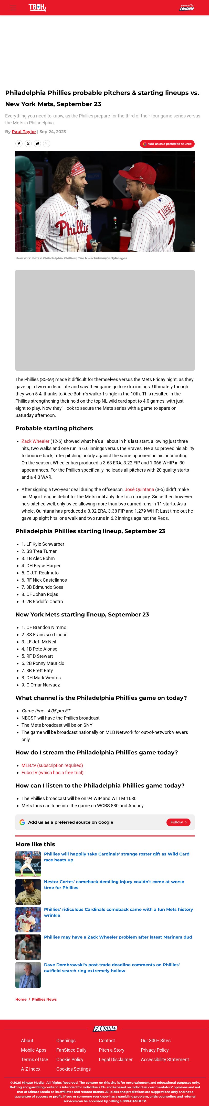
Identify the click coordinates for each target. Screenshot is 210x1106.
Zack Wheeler (35, 441)
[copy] (46, 143)
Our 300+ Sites (156, 1040)
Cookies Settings (73, 1069)
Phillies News (44, 999)
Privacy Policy (155, 1050)
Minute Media (33, 1082)
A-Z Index (30, 1069)
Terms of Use (34, 1059)
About (27, 1040)
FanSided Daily (71, 1050)
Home (21, 999)
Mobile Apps (33, 1050)
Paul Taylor (24, 131)
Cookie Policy (69, 1059)
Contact (107, 1040)
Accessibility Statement (165, 1059)
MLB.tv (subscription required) (52, 765)
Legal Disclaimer (116, 1059)
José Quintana (139, 489)
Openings (66, 1040)
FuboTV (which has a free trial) (52, 772)
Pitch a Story (111, 1050)
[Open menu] (13, 8)
